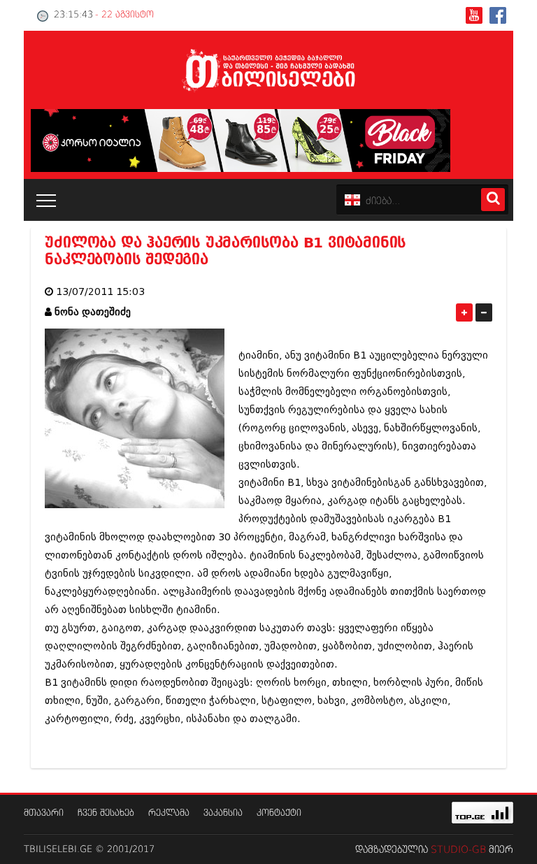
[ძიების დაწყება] (493, 199)
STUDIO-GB (458, 850)
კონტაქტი (279, 813)
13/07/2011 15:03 (100, 292)
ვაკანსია (223, 813)
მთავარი (44, 813)
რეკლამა (168, 813)
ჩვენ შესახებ (106, 813)
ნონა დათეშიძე (93, 312)
